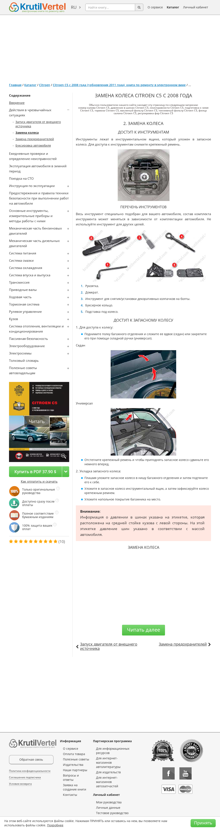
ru (74, 7)
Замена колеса (27, 133)
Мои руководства (109, 802)
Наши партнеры (75, 770)
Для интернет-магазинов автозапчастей (107, 781)
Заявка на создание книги (74, 787)
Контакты (70, 795)
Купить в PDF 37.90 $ (35, 471)
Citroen (44, 85)
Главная (15, 85)
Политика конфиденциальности (29, 771)
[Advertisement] (110, 47)
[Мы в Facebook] (168, 773)
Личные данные (108, 808)
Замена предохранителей (34, 139)
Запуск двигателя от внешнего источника (108, 646)
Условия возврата (20, 784)
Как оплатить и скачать (39, 481)
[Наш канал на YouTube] (185, 773)
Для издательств (108, 772)
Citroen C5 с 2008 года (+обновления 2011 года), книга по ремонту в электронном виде (119, 85)
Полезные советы (76, 759)
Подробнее (55, 825)
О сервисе (155, 7)
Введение (16, 102)
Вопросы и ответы (71, 777)
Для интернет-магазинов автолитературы (108, 762)
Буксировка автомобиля (33, 145)
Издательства (73, 765)
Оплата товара (74, 754)
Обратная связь (31, 759)
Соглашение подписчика (25, 777)
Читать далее (143, 629)
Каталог (173, 7)
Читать (37, 421)
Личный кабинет (195, 7)
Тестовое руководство (112, 813)
